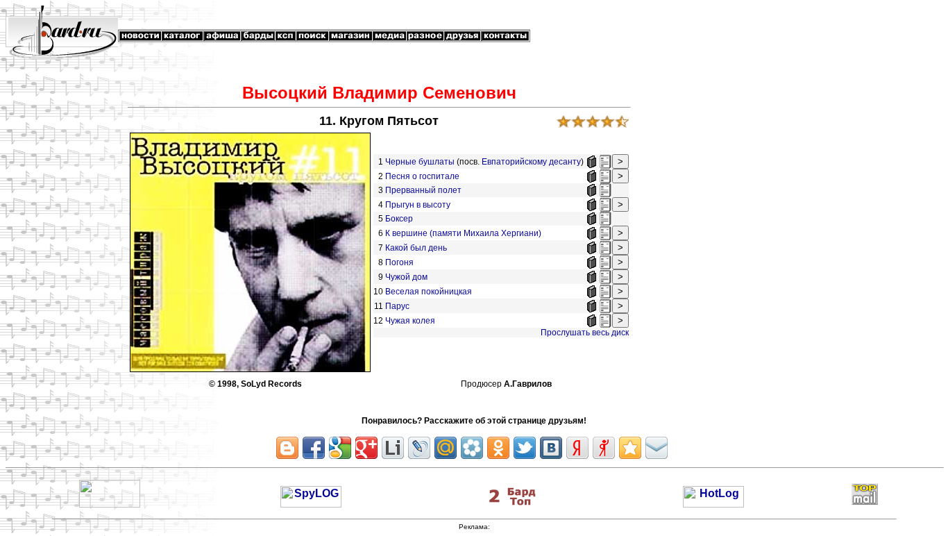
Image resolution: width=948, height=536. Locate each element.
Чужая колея (410, 321)
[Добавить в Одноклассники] (498, 448)
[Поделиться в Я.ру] (604, 448)
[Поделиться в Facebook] (314, 448)
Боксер (400, 219)
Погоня (399, 262)
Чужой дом (406, 277)
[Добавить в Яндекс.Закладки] (577, 448)
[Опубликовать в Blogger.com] (287, 448)
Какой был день (416, 248)
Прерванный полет (424, 190)
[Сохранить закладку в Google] (340, 448)
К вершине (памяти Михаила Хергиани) (463, 233)
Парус (397, 306)
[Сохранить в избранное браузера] (630, 448)
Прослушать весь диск (585, 332)
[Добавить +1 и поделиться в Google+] (366, 448)
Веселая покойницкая (428, 291)
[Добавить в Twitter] (525, 448)
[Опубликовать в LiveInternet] (393, 448)
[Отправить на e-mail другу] (656, 448)
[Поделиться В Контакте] (551, 448)
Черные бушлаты (420, 162)
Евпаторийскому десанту (531, 162)
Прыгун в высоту (418, 205)
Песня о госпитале (422, 176)
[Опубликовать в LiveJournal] (419, 448)
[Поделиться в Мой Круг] (472, 448)
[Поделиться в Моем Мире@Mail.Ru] (445, 448)
